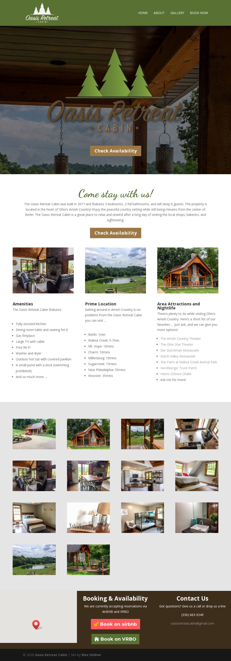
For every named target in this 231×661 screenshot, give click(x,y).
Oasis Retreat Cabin (51, 655)
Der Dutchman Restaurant (180, 350)
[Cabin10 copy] (34, 532)
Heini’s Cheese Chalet (176, 374)
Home (143, 13)
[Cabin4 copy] (88, 574)
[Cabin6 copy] (196, 490)
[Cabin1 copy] (34, 490)
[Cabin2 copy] (88, 448)
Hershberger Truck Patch (178, 368)
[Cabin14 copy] (196, 448)
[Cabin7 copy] (88, 532)
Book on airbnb (118, 624)
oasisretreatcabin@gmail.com (192, 623)
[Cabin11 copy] (142, 532)
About (159, 13)
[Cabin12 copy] (142, 490)
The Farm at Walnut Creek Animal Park (188, 362)
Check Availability (116, 151)
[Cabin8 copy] (196, 532)
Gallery (177, 13)
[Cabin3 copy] (34, 448)
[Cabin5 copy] (142, 448)
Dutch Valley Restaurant (177, 356)
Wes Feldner (91, 655)
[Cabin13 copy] (34, 574)
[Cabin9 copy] (88, 490)
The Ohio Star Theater (177, 344)
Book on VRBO (118, 639)
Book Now (199, 13)
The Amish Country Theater (181, 338)
